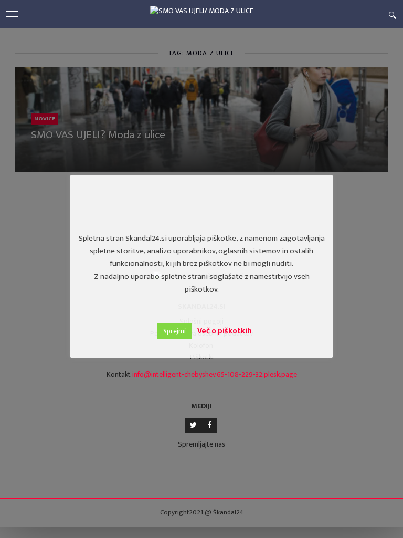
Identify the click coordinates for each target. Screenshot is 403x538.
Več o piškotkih (224, 330)
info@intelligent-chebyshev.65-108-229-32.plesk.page (214, 374)
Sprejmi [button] (174, 331)
